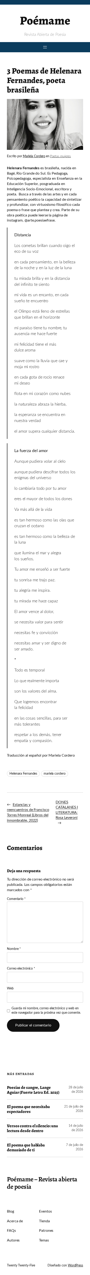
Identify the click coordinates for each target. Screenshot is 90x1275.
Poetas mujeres (60, 156)
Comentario (16, 899)
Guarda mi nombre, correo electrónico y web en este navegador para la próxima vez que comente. (46, 1011)
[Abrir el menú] (45, 47)
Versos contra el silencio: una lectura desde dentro (32, 1128)
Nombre (14, 949)
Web (10, 988)
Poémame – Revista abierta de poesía (42, 1183)
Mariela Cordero (34, 156)
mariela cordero (55, 773)
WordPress (75, 1265)
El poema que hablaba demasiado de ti (26, 1147)
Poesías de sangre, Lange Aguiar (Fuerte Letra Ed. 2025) (33, 1090)
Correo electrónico (21, 968)
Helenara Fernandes (23, 773)
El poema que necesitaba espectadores (28, 1109)
